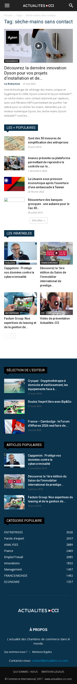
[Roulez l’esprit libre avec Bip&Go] (14, 407)
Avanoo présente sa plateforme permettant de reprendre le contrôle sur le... (49, 162)
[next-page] (13, 336)
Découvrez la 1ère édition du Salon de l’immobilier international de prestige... (53, 276)
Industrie (10, 262)
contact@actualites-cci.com (50, 661)
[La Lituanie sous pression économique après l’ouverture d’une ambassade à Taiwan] (14, 184)
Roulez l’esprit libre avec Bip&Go (49, 401)
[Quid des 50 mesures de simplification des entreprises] (14, 143)
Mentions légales (42, 652)
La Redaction (12, 83)
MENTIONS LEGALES (52, 671)
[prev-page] (6, 336)
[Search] (71, 5)
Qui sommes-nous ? (15, 652)
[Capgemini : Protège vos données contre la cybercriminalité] (20, 253)
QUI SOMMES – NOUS (25, 671)
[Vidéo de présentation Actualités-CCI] (56, 303)
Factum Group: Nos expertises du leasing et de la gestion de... (20, 323)
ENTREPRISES (12, 313)
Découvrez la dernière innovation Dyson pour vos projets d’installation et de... (35, 73)
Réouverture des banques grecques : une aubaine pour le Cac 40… (48, 204)
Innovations (11, 60)
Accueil (8, 15)
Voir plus (37, 220)
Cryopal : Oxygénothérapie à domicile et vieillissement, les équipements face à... (48, 385)
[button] (7, 5)
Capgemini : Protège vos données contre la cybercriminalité (19, 272)
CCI (42, 313)
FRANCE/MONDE (49, 262)
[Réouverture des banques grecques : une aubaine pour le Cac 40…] (14, 205)
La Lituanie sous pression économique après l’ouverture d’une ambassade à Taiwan (48, 183)
